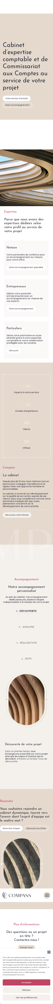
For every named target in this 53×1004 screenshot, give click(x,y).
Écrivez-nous (26, 947)
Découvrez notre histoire (17, 515)
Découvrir (13, 350)
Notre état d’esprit (11, 828)
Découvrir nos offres (36, 828)
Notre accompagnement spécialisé (26, 267)
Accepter (27, 982)
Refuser (26, 990)
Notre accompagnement (17, 105)
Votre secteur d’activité (16, 98)
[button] (49, 952)
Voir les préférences (26, 997)
